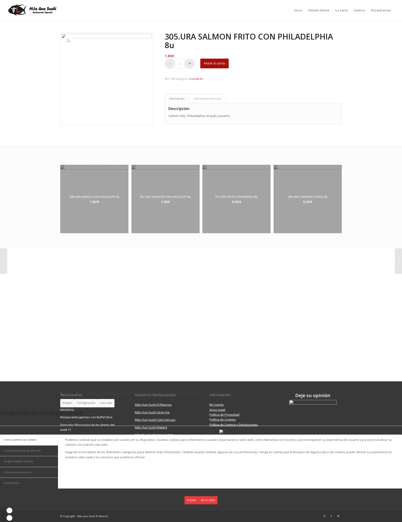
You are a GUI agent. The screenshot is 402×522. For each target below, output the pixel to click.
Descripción (177, 98)
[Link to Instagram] (324, 515)
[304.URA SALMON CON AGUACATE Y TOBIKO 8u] (3, 261)
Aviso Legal (217, 410)
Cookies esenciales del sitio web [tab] (22, 450)
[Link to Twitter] (338, 515)
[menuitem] (298, 10)
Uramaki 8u (196, 78)
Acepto (67, 403)
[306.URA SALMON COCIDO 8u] (398, 261)
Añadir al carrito (214, 63)
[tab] (177, 98)
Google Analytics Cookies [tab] (18, 461)
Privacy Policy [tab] (11, 483)
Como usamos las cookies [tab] (20, 439)
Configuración (86, 403)
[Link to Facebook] (331, 515)
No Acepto (208, 500)
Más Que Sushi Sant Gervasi (155, 420)
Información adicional (207, 98)
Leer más (106, 403)
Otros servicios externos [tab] (17, 472)
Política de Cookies (222, 419)
